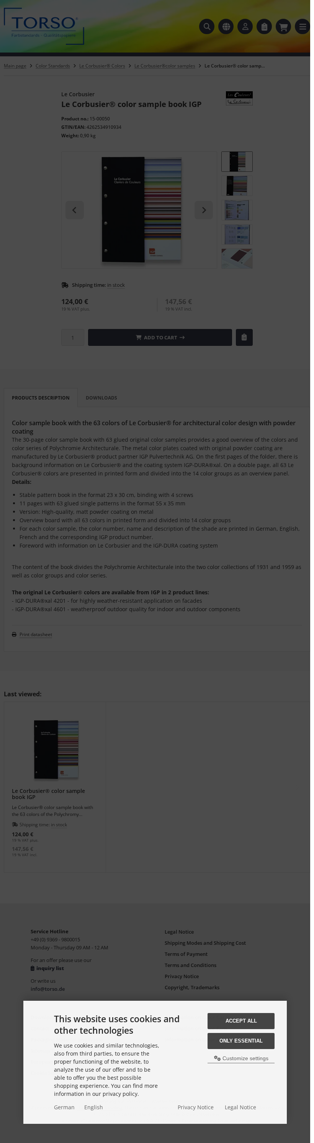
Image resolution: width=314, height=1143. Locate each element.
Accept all (241, 1021)
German (64, 1107)
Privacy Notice (196, 1107)
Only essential (241, 1041)
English (93, 1107)
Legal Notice (240, 1107)
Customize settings (244, 1058)
